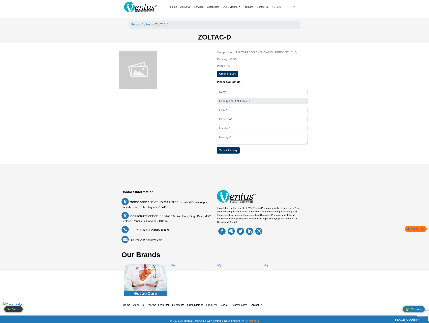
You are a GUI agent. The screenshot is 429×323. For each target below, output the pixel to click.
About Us (185, 6)
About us (138, 305)
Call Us (15, 309)
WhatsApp (416, 309)
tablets (148, 24)
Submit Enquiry (228, 150)
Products (248, 6)
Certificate (178, 305)
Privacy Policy (238, 305)
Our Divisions (195, 305)
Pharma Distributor (158, 305)
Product (136, 24)
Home (173, 6)
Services (199, 6)
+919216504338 (140, 230)
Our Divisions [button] (230, 6)
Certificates (213, 6)
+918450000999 (160, 230)
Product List (417, 228)
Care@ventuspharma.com (146, 240)
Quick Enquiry (227, 73)
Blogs (223, 305)
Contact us (263, 6)
